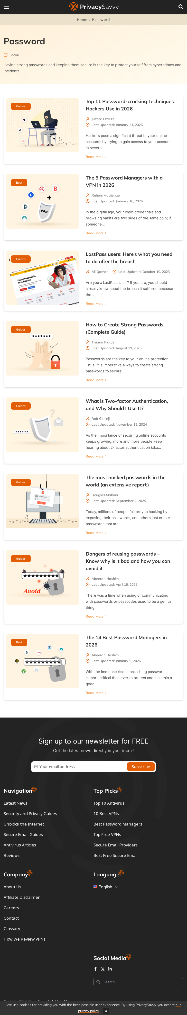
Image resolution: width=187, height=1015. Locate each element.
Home (82, 19)
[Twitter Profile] (103, 969)
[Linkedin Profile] (110, 969)
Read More (94, 156)
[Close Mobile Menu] (6, 7)
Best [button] (19, 182)
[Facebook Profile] (95, 969)
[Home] (94, 6)
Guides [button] (21, 106)
